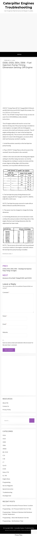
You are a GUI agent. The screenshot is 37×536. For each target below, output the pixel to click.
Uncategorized (7, 495)
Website (5, 332)
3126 (4, 435)
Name (5, 316)
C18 (4, 459)
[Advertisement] (18, 32)
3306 (10, 253)
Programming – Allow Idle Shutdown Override (16, 517)
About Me (5, 403)
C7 (3, 462)
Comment (6, 292)
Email (5, 324)
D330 (4, 469)
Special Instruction (8, 489)
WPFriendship (17, 530)
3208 (4, 442)
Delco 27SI (6, 472)
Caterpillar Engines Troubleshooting (24, 528)
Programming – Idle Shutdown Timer (13, 521)
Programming (6, 482)
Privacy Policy (7, 409)
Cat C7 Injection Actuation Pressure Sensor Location (18, 505)
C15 (4, 455)
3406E (4, 448)
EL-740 (5, 475)
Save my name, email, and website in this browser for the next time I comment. (18, 344)
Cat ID (4, 465)
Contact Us (6, 406)
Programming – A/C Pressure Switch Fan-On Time (17, 509)
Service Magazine (8, 485)
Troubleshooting (7, 492)
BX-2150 (5, 452)
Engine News (6, 479)
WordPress (29, 530)
